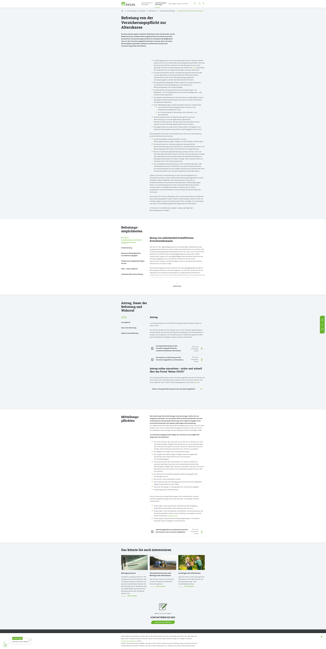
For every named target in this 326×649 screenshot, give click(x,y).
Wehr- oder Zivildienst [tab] (129, 269)
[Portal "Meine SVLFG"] (199, 3)
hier (194, 68)
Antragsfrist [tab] (125, 322)
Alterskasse (152, 11)
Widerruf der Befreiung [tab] (129, 333)
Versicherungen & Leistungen (136, 11)
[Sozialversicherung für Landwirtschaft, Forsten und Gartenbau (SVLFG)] (128, 4)
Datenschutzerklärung (129, 641)
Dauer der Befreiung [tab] (128, 328)
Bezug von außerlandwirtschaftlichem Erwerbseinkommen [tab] (131, 240)
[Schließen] (321, 636)
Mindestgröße (173, 516)
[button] (5, 644)
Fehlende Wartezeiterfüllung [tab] (132, 274)
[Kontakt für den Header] (203, 3)
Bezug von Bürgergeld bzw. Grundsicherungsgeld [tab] (131, 254)
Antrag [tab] (123, 317)
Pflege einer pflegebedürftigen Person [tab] (132, 262)
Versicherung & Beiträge (167, 11)
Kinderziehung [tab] (126, 248)
